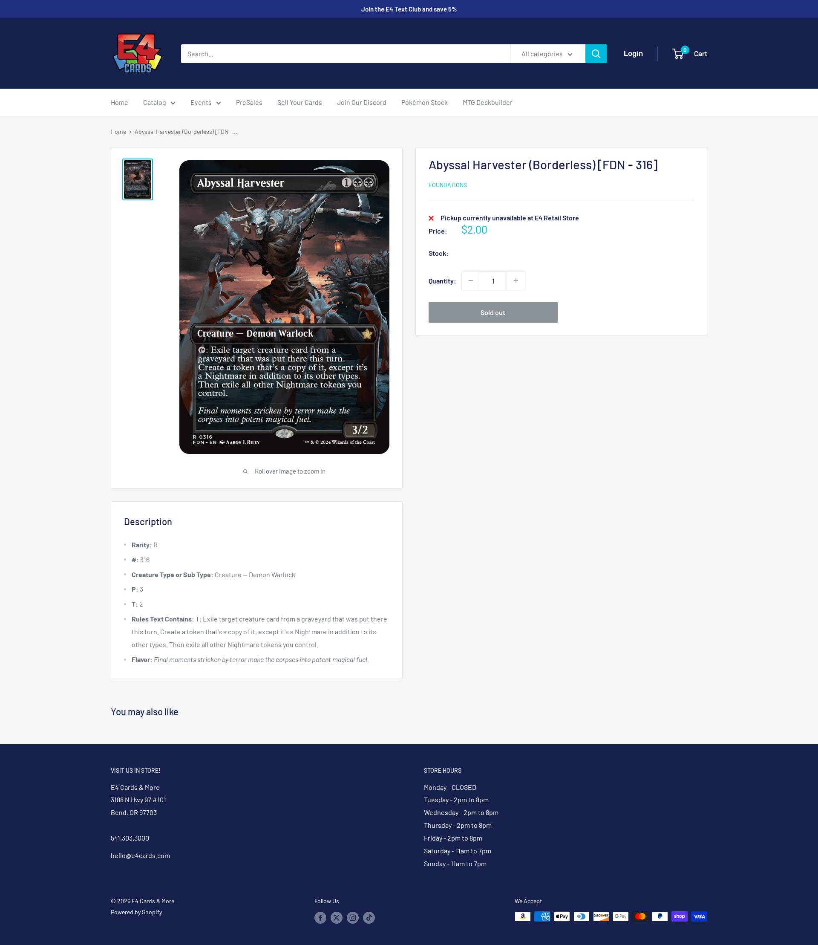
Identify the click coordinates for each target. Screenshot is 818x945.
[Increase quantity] (516, 280)
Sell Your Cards (299, 102)
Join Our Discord (361, 102)
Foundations (448, 184)
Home (119, 102)
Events (201, 102)
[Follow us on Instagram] (353, 917)
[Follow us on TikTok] (369, 917)
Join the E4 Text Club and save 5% (409, 9)
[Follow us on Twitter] (337, 917)
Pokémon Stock (424, 102)
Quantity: (442, 281)
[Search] (596, 53)
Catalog (154, 102)
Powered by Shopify (136, 912)
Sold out (493, 312)
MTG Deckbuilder (488, 102)
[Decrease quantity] (471, 280)
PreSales (249, 102)
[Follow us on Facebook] (320, 917)
